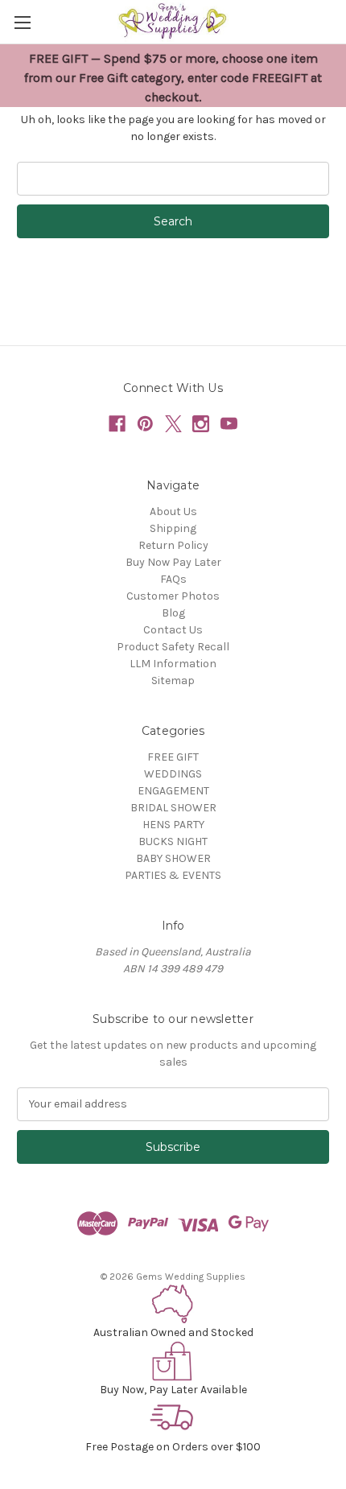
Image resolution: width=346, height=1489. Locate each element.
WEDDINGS (173, 774)
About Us (173, 511)
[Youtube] (228, 423)
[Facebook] (117, 423)
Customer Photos (173, 596)
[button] (173, 1304)
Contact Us (173, 630)
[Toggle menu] (22, 22)
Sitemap (173, 680)
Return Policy (173, 545)
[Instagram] (200, 423)
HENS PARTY (173, 824)
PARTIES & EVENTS (173, 875)
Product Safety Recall (173, 647)
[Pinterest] (145, 423)
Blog (173, 613)
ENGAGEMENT (173, 791)
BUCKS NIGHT (173, 841)
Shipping (173, 528)
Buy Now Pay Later (173, 562)
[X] (173, 423)
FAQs (173, 579)
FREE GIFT (173, 757)
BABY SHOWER (173, 858)
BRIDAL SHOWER (173, 808)
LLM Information (173, 663)
